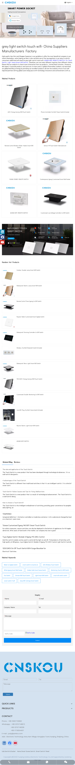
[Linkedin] (2, 232)
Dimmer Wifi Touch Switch (22, 575)
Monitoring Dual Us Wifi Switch (60, 570)
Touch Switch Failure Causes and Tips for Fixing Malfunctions (23, 491)
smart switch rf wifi (9, 581)
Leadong (67, 757)
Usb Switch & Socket (9, 751)
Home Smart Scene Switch (26, 751)
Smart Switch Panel (42, 751)
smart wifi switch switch (60, 575)
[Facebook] (2, 237)
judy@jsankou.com (15, 733)
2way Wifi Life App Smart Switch (29, 581)
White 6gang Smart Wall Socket (13, 570)
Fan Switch (7, 575)
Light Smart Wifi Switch (41, 575)
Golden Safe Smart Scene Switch (36, 570)
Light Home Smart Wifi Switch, (18, 62)
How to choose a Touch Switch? (13, 503)
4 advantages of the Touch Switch (14, 480)
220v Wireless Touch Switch (51, 565)
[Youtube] (2, 242)
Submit (37, 640)
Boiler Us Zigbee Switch (10, 565)
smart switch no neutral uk (30, 565)
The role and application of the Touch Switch (17, 469)
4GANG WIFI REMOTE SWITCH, (55, 60)
